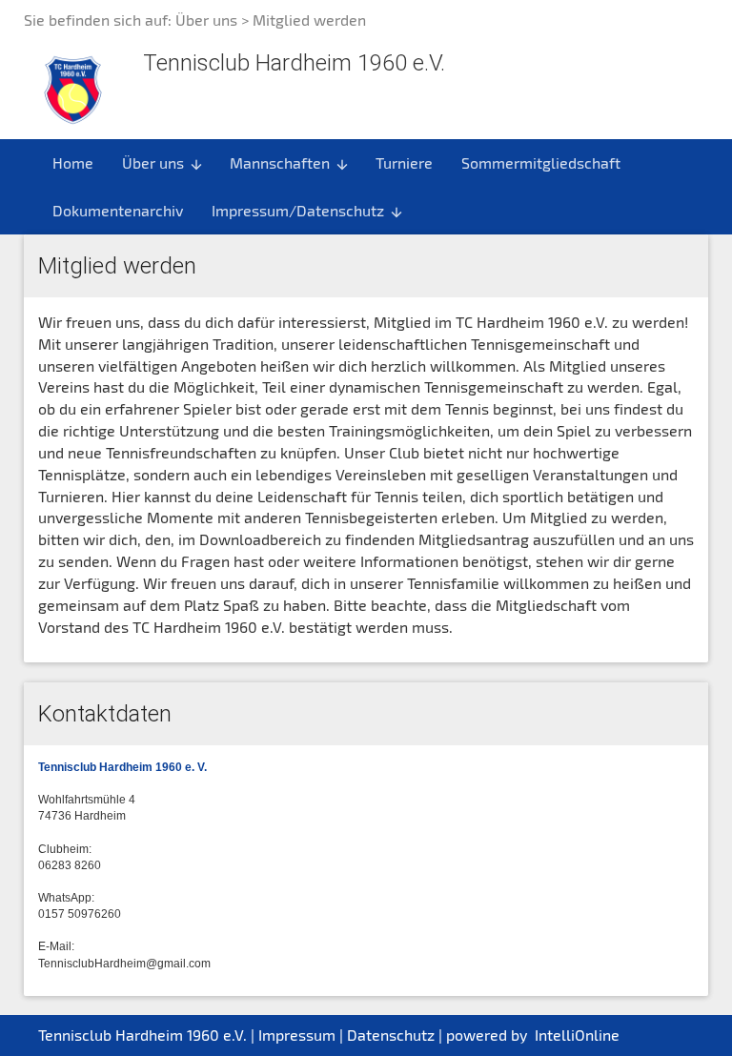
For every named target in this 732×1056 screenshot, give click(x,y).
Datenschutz (391, 1035)
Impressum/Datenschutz (308, 210)
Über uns (206, 19)
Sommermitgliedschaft (540, 162)
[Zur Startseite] (73, 87)
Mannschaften (290, 163)
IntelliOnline (577, 1035)
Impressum (297, 1035)
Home (72, 162)
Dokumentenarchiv (117, 210)
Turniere (404, 162)
